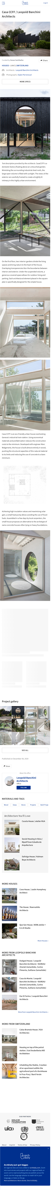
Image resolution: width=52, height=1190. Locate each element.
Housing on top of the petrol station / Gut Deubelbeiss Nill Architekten (32, 1050)
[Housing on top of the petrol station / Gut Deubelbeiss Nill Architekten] (9, 1053)
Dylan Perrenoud (25, 74)
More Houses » (43, 941)
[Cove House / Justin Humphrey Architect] (9, 895)
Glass (15, 805)
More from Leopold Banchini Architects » (33, 1012)
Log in (45, 3)
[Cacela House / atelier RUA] (11, 827)
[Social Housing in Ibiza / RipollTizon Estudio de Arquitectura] (11, 845)
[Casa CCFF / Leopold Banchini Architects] (18, 712)
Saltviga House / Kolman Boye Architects (32, 858)
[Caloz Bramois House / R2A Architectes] (9, 1035)
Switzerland (22, 65)
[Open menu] (3, 3)
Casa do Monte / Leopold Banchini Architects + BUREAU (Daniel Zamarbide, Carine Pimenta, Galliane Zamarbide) (32, 983)
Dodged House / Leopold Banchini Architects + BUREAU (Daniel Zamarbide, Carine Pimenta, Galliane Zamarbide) (32, 965)
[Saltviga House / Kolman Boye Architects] (11, 862)
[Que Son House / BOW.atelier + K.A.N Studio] (9, 931)
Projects (33, 805)
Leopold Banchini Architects (27, 70)
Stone (23, 805)
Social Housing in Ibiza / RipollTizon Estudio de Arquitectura (32, 842)
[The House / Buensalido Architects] (9, 913)
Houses (5, 65)
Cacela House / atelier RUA (33, 821)
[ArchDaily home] (25, 3)
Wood (6, 805)
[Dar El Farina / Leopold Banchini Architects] (9, 1002)
